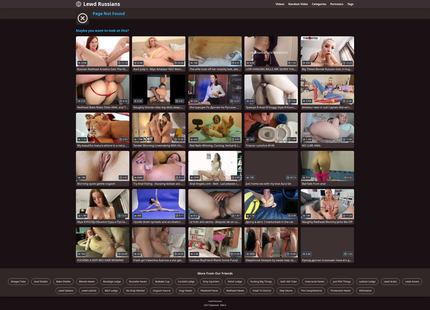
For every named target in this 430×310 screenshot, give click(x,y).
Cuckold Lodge (186, 281)
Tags (350, 4)
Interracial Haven (315, 281)
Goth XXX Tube (288, 281)
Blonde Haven (87, 281)
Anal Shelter (41, 281)
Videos (280, 4)
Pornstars (336, 4)
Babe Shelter (63, 281)
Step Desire (286, 290)
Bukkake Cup (162, 281)
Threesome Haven (340, 290)
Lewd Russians (101, 4)
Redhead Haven (235, 290)
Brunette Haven (138, 281)
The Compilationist (311, 290)
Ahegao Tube (18, 281)
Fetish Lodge (235, 281)
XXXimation (365, 290)
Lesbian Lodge (367, 281)
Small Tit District (262, 290)
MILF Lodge (111, 290)
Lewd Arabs (390, 281)
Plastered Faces (209, 290)
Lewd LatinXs (89, 290)
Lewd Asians (412, 281)
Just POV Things (342, 281)
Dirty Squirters (211, 281)
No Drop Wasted (135, 290)
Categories (319, 4)
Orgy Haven (185, 290)
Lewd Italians (65, 290)
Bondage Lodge (112, 281)
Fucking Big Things (261, 281)
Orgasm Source (161, 290)
